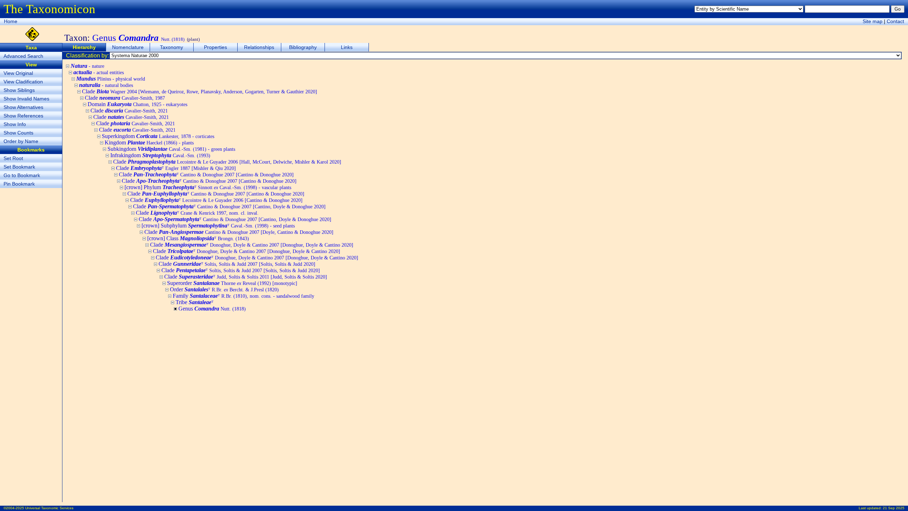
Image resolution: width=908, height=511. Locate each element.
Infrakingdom (160, 155)
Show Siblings (19, 90)
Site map (872, 21)
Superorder (232, 283)
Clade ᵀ (176, 168)
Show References (23, 116)
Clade (199, 91)
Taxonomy (171, 47)
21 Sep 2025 (893, 508)
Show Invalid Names (26, 98)
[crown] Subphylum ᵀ (218, 225)
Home (10, 21)
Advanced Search (23, 56)
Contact (895, 21)
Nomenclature (128, 47)
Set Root (13, 158)
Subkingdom (171, 149)
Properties (215, 47)
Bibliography (303, 47)
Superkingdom (158, 136)
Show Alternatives (23, 107)
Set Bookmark (19, 167)
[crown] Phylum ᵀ (207, 187)
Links (347, 47)
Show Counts (18, 133)
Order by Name (21, 141)
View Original (18, 73)
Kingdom (149, 142)
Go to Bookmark (22, 175)
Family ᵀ (243, 296)
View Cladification (23, 81)
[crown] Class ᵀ (198, 238)
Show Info (15, 124)
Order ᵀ (224, 289)
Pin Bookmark (19, 184)
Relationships (259, 47)
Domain (137, 104)
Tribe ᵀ (195, 302)
